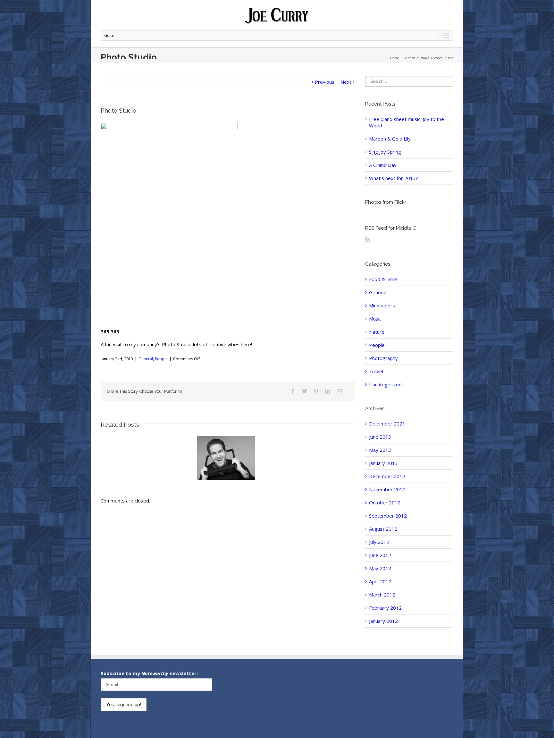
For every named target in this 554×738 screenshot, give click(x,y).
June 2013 (380, 436)
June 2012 (380, 555)
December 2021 (387, 423)
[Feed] (367, 239)
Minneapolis (382, 305)
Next (345, 82)
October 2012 (384, 502)
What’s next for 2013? (393, 178)
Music (375, 318)
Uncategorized (385, 384)
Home (394, 58)
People (424, 58)
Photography (383, 358)
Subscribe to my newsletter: (149, 673)
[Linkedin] (327, 391)
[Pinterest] (316, 391)
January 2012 (383, 621)
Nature (376, 332)
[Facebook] (293, 391)
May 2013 (380, 450)
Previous (324, 82)
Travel (376, 371)
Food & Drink (383, 279)
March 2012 (382, 594)
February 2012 (385, 608)
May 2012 (380, 568)
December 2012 (387, 476)
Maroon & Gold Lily (390, 138)
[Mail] (339, 391)
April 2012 (380, 581)
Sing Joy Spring (385, 152)
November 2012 (387, 489)
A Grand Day (383, 165)
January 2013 (383, 463)
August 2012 (383, 529)
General (409, 58)
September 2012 (388, 515)
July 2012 (379, 542)
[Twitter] (304, 391)
